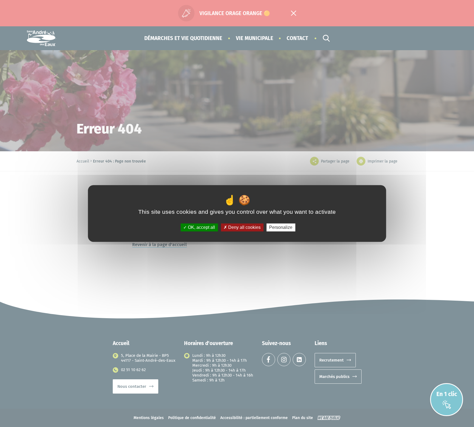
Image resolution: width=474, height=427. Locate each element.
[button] (183, 38)
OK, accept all (201, 227)
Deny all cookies (244, 227)
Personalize (280, 227)
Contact (297, 38)
